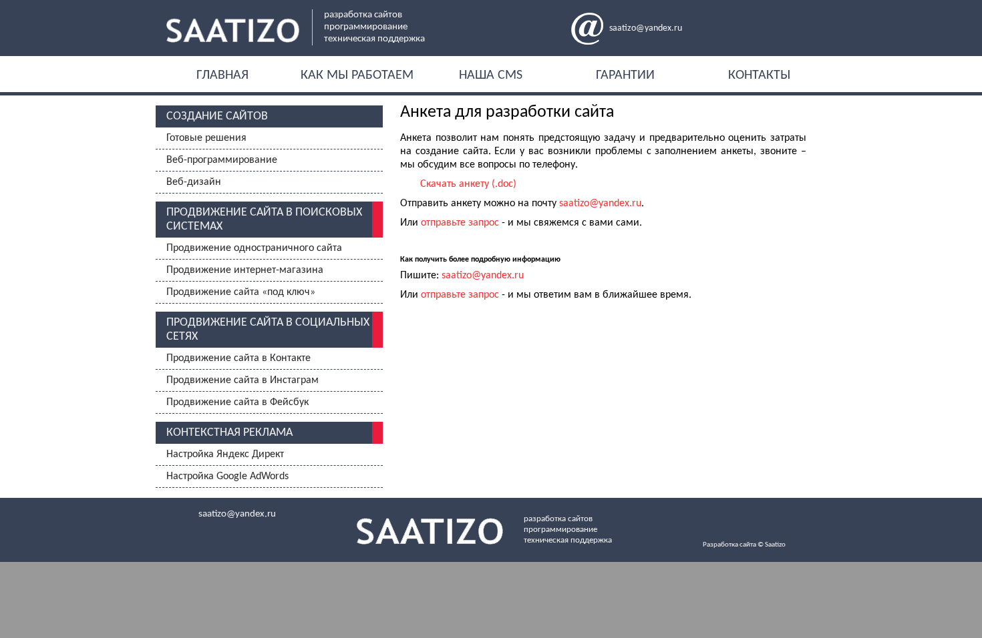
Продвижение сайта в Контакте (238, 358)
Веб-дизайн (193, 182)
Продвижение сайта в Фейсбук (237, 402)
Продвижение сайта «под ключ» (240, 292)
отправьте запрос (460, 223)
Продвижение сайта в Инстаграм (242, 380)
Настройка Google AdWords (227, 476)
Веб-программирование (221, 160)
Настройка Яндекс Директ (225, 454)
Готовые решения (206, 138)
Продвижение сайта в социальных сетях (267, 329)
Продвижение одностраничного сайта (254, 248)
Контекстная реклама (229, 432)
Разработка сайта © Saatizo (744, 545)
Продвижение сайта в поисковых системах (264, 219)
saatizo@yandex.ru (645, 28)
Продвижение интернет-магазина (244, 270)
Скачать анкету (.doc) (468, 184)
